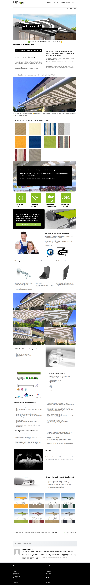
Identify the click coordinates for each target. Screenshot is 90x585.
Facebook (48, 582)
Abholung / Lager (17, 576)
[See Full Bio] (37, 558)
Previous (70, 8)
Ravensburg (43, 532)
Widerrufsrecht (16, 583)
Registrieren (48, 571)
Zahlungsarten (16, 573)
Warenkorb (48, 573)
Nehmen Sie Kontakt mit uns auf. (23, 543)
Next (75, 8)
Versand (15, 571)
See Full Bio (34, 558)
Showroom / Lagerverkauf (19, 574)
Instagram (48, 583)
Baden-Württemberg (52, 532)
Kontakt (15, 570)
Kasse (47, 574)
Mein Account (49, 570)
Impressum (15, 582)
